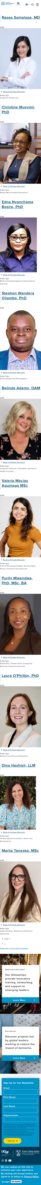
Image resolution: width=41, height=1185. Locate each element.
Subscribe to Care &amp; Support (14, 948)
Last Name (9, 1106)
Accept (5, 1181)
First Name (9, 1097)
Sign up (11, 1141)
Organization (10, 1115)
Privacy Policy (31, 1176)
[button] (33, 5)
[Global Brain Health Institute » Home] (10, 5)
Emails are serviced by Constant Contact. (19, 1134)
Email (6, 1088)
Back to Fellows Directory (14, 92)
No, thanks (16, 1181)
